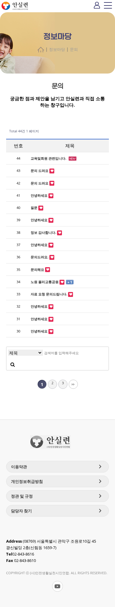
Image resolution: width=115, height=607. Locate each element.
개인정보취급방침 (57, 481)
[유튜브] (57, 586)
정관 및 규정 (57, 496)
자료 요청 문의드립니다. (49, 294)
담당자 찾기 (57, 510)
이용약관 (57, 466)
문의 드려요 (40, 170)
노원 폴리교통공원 (45, 281)
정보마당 (57, 49)
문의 (74, 49)
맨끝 (73, 384)
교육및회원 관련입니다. (49, 158)
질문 (34, 207)
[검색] (12, 364)
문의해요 (38, 269)
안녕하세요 (39, 195)
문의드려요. (40, 257)
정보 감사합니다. (44, 232)
